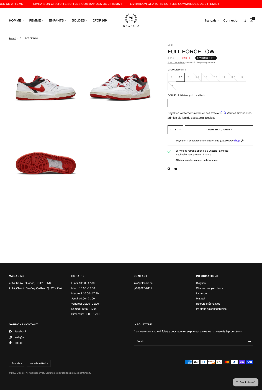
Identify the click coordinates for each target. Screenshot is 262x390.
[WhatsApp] (170, 169)
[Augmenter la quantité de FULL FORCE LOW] (180, 130)
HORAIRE (77, 276)
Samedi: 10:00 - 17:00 (84, 308)
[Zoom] (75, 51)
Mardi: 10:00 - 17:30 (83, 288)
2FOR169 (100, 20)
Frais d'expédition (176, 62)
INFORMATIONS (207, 276)
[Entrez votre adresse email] (249, 341)
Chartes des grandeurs (209, 288)
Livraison (201, 293)
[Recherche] (244, 20)
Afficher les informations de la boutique (197, 160)
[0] (250, 20)
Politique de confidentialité (211, 308)
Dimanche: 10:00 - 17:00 (85, 314)
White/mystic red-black (172, 103)
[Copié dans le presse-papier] (176, 169)
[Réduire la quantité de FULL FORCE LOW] (170, 130)
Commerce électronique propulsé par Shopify (68, 373)
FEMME (35, 20)
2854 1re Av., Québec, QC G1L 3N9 (30, 283)
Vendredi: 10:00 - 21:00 (85, 303)
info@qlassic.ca (143, 283)
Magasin (201, 298)
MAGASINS (16, 276)
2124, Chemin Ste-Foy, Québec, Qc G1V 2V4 (35, 288)
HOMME (15, 20)
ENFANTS (56, 20)
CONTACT (141, 276)
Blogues (201, 283)
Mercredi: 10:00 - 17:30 (85, 293)
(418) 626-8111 (143, 288)
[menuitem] (18, 20)
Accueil (12, 38)
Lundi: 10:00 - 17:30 (83, 283)
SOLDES (78, 20)
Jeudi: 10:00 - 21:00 (83, 298)
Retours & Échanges (208, 303)
